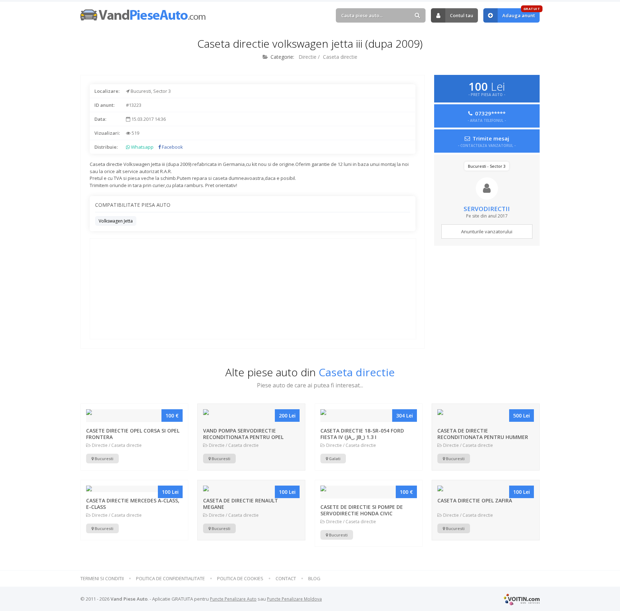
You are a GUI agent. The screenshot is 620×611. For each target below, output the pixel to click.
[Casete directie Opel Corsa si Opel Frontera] (134, 415)
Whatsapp (142, 147)
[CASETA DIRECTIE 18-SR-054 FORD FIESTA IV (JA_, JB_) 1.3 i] (368, 415)
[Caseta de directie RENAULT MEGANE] (251, 489)
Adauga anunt (521, 13)
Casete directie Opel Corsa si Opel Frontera (132, 433)
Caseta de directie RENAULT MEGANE (240, 503)
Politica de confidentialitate (170, 578)
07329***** (487, 116)
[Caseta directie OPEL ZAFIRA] (485, 489)
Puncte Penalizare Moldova (294, 599)
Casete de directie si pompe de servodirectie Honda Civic (361, 510)
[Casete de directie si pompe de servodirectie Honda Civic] (368, 492)
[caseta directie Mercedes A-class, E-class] (134, 489)
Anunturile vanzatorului (486, 231)
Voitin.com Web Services (522, 599)
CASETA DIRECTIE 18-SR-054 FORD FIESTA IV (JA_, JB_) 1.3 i (362, 433)
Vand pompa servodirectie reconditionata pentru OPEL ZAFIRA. (243, 437)
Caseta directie (340, 56)
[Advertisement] (253, 289)
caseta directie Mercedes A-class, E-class (132, 503)
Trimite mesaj (487, 141)
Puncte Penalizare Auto (233, 599)
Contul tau (461, 15)
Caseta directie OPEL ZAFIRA (474, 500)
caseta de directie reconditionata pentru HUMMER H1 (482, 437)
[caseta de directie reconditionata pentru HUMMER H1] (485, 415)
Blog (314, 578)
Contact (286, 578)
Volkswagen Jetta (116, 221)
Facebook (172, 147)
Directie (307, 56)
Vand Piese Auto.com (143, 14)
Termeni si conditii (102, 578)
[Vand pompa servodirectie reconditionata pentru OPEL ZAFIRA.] (251, 415)
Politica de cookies (240, 578)
